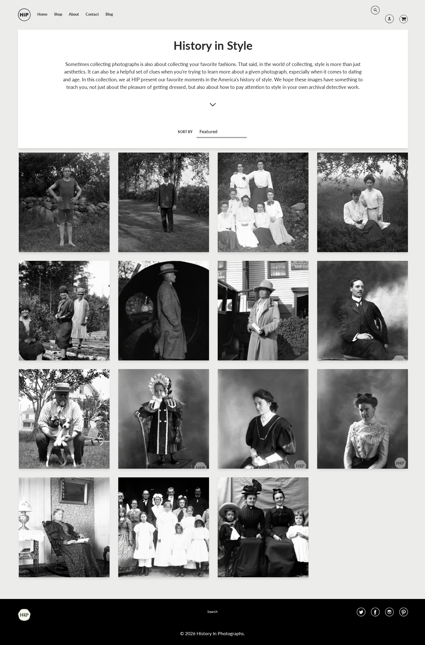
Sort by (185, 132)
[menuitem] (42, 14)
